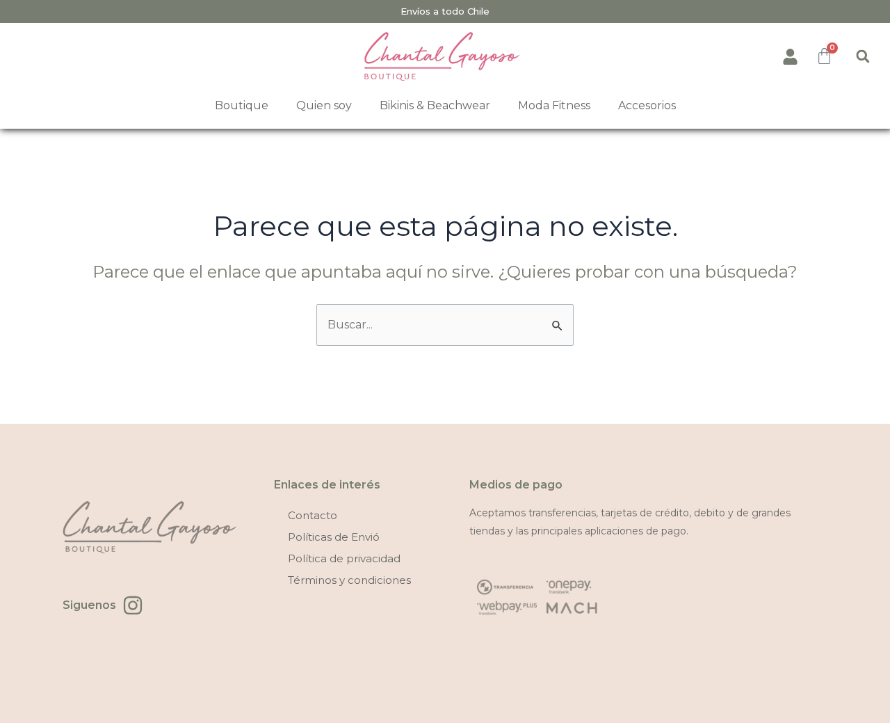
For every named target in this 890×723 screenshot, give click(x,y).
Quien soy (324, 105)
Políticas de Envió (334, 536)
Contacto (312, 515)
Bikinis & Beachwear (435, 105)
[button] (862, 56)
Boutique (241, 105)
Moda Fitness (554, 105)
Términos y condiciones (349, 580)
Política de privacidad (344, 558)
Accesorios (647, 105)
